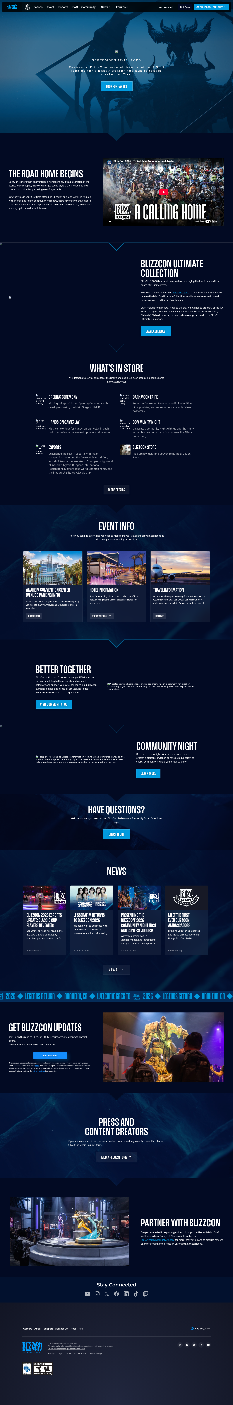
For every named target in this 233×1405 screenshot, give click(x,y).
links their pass (181, 292)
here (37, 1065)
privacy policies (39, 1071)
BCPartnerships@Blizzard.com (157, 1239)
